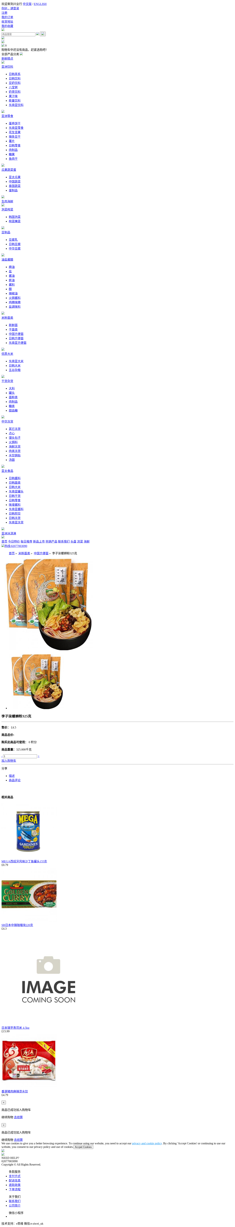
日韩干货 (15, 495)
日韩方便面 (16, 338)
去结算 (18, 1117)
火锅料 (13, 442)
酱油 (12, 275)
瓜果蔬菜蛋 (8, 169)
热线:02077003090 (15, 546)
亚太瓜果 (15, 177)
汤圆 (12, 459)
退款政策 (15, 1185)
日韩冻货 (15, 518)
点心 (12, 433)
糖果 (12, 154)
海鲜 (87, 541)
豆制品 (5, 232)
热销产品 (51, 541)
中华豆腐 (15, 248)
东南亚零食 (16, 127)
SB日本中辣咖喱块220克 (17, 925)
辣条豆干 (15, 136)
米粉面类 (7, 317)
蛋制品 (13, 190)
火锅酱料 (15, 297)
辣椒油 (13, 293)
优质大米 (7, 353)
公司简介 (15, 1205)
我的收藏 (7, 26)
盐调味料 (15, 306)
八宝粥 (13, 87)
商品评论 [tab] (15, 780)
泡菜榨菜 (7, 209)
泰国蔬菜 (15, 186)
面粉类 (13, 397)
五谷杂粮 (15, 370)
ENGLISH (40, 4)
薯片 (12, 141)
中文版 (27, 4)
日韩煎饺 (15, 513)
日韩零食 (15, 145)
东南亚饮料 (16, 105)
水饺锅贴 (15, 455)
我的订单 (7, 17)
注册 (4, 12)
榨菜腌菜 (15, 221)
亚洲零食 (7, 116)
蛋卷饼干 (15, 123)
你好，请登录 (10, 8)
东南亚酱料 (16, 509)
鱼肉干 (13, 158)
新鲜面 (13, 325)
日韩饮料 (15, 78)
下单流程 (15, 1189)
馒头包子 (15, 437)
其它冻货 (15, 428)
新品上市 (39, 541)
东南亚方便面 (17, 342)
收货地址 (7, 21)
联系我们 (64, 541)
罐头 (12, 392)
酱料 (12, 284)
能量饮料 (15, 100)
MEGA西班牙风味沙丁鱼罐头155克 (24, 861)
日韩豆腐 (15, 244)
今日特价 (14, 541)
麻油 (12, 267)
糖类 (12, 406)
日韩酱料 (15, 478)
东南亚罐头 (16, 491)
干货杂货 (7, 381)
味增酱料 (15, 504)
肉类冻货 (15, 451)
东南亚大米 (16, 361)
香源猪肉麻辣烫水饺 (14, 1091)
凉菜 (80, 541)
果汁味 (13, 96)
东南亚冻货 (16, 522)
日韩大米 (15, 365)
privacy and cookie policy (147, 1143)
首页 (4, 541)
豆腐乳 (13, 239)
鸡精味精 (15, 302)
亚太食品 (7, 470)
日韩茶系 (15, 74)
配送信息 (15, 1180)
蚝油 (12, 280)
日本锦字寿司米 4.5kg (15, 1027)
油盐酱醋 (7, 259)
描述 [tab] (12, 775)
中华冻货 (7, 421)
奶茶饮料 (15, 91)
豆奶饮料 (15, 82)
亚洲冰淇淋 (8, 533)
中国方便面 (16, 334)
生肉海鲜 (7, 201)
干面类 (13, 329)
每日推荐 (26, 541)
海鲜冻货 (15, 446)
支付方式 (15, 1176)
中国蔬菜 (15, 181)
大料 (12, 388)
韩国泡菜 (15, 216)
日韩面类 (15, 482)
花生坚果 (15, 132)
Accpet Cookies (83, 1147)
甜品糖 (13, 410)
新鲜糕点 (7, 58)
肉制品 (13, 149)
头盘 (73, 541)
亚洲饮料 (7, 66)
